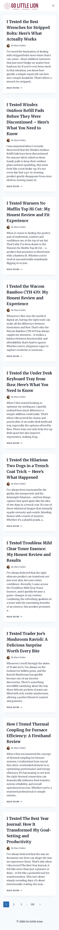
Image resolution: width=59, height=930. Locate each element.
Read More (14, 88)
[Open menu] (53, 5)
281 (32, 904)
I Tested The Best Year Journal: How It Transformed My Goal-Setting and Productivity (29, 830)
